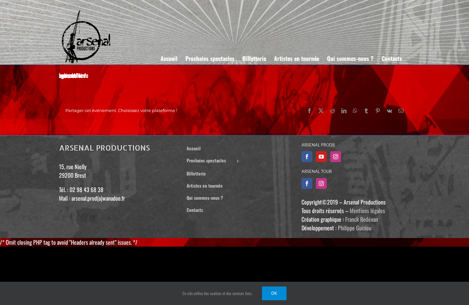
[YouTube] (321, 156)
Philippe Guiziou (354, 228)
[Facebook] (307, 156)
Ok (274, 293)
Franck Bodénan (361, 219)
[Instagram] (335, 156)
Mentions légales (367, 210)
